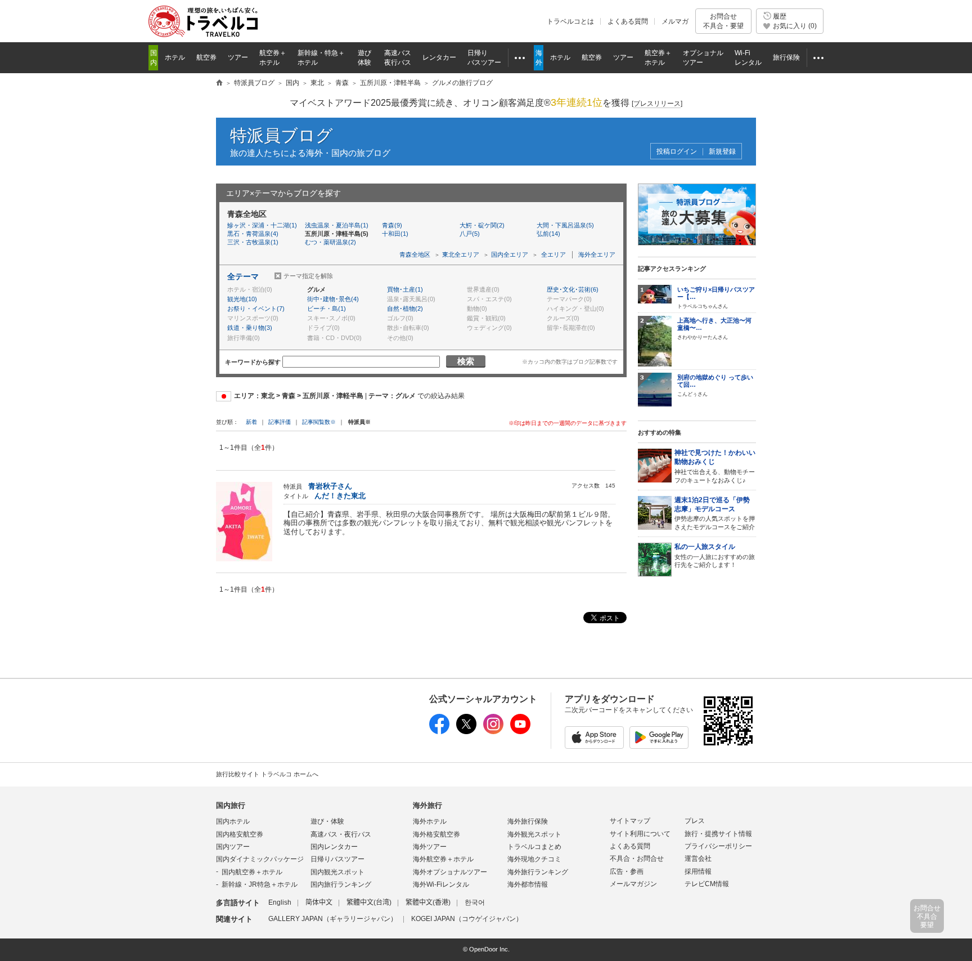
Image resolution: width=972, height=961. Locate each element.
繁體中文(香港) (428, 902)
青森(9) (392, 225)
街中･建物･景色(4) (333, 299)
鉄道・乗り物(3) (249, 327)
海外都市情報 (527, 884)
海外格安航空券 (436, 834)
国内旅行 (230, 805)
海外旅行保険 (527, 821)
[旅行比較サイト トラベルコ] (219, 83)
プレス (695, 821)
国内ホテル (233, 821)
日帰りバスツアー (337, 859)
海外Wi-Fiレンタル (441, 884)
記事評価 (279, 422)
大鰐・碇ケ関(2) (482, 225)
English (279, 902)
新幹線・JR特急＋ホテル (260, 884)
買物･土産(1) (405, 289)
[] (657, 104)
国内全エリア (509, 254)
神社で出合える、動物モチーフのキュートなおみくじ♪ (714, 466)
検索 (465, 361)
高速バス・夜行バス (340, 834)
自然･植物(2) (405, 308)
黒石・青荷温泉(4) (252, 233)
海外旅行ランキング (537, 872)
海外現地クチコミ (534, 859)
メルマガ (675, 21)
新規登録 (722, 151)
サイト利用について (640, 834)
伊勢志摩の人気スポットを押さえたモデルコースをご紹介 (714, 513)
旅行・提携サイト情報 (718, 834)
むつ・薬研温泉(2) (330, 242)
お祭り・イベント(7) (256, 308)
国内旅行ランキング (340, 884)
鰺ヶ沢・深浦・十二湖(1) (262, 225)
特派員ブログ (281, 135)
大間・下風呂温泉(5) (565, 225)
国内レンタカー (334, 847)
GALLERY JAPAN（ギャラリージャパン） (332, 919)
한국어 (475, 902)
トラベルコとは (570, 21)
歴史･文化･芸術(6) (572, 289)
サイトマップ (630, 821)
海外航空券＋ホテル (443, 859)
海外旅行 (427, 805)
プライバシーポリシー (718, 846)
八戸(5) (470, 233)
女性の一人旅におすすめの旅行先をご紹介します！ (714, 555)
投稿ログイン (676, 151)
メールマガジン (633, 884)
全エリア (553, 254)
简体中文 (318, 902)
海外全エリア (596, 254)
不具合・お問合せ (637, 858)
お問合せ (723, 20)
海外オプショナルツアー (450, 872)
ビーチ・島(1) (326, 308)
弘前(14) (548, 233)
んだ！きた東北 (340, 495)
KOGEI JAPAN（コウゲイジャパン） (467, 919)
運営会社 (698, 858)
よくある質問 (628, 21)
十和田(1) (395, 233)
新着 (252, 422)
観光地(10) (242, 299)
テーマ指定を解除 (308, 275)
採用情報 (698, 871)
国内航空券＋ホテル (252, 872)
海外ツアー (430, 847)
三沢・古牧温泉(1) (252, 242)
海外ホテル (430, 821)
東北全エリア (460, 254)
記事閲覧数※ (319, 422)
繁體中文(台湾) (369, 902)
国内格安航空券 (239, 834)
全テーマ (243, 276)
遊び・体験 (327, 821)
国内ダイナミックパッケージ (260, 859)
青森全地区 (414, 254)
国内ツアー (233, 847)
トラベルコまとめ (534, 847)
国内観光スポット (337, 872)
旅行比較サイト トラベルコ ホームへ (267, 774)
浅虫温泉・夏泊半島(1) (336, 225)
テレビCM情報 (707, 884)
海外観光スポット (534, 834)
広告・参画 (627, 871)
